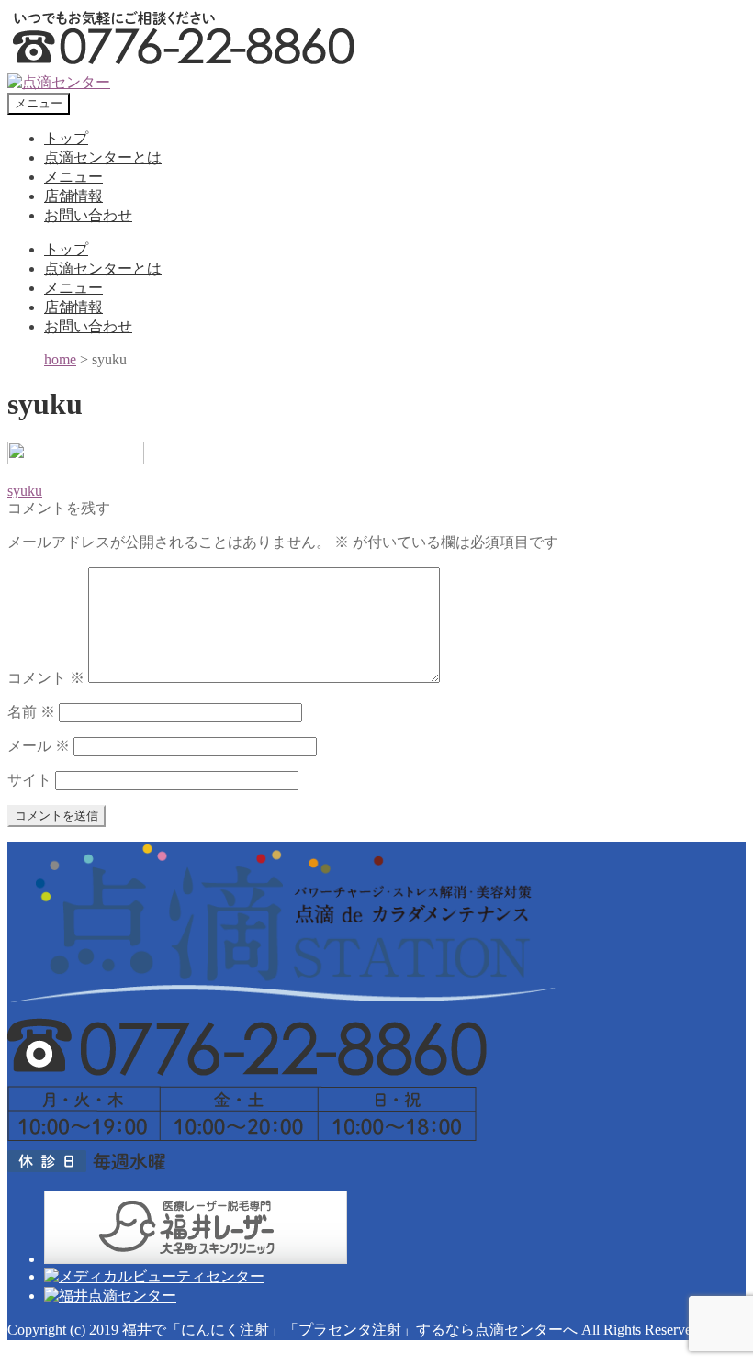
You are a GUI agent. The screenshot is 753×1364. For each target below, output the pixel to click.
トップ (66, 138)
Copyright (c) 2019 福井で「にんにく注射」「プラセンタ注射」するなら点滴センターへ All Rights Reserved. (354, 1329)
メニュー (73, 176)
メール (38, 746)
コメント (45, 678)
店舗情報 (73, 196)
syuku (24, 490)
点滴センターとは (103, 157)
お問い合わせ (88, 215)
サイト (29, 780)
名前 (31, 712)
